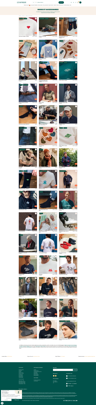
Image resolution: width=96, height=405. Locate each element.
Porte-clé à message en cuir (63, 58)
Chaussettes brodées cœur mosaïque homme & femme (43, 81)
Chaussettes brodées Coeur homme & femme (63, 37)
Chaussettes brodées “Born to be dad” (63, 232)
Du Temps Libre (21, 374)
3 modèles (40, 37)
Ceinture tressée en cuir (22, 145)
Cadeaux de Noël (62, 398)
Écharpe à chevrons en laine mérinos (44, 167)
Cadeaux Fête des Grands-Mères (29, 398)
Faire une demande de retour (72, 378)
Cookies (31, 400)
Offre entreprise (36, 373)
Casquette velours (62, 124)
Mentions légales (28, 400)
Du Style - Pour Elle (21, 373)
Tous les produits (21, 377)
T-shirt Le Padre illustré (42, 58)
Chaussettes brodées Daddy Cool (24, 124)
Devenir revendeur (36, 374)
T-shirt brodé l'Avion (22, 231)
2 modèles (20, 59)
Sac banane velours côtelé (63, 102)
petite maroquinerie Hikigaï (24, 346)
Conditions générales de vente (37, 371)
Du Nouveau (20, 370)
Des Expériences (21, 376)
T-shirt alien (40, 274)
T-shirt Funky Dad (21, 274)
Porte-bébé (20, 167)
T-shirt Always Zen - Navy (23, 209)
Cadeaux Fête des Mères (36, 398)
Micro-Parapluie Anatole (22, 80)
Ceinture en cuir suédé (42, 36)
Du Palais (20, 371)
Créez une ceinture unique (43, 124)
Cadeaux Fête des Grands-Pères (50, 398)
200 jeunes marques (39, 393)
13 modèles (60, 59)
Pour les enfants (21, 375)
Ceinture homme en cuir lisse (23, 102)
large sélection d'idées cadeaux (41, 346)
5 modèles (60, 103)
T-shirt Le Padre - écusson (63, 145)
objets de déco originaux (62, 395)
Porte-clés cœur (41, 145)
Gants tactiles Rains (62, 167)
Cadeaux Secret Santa (57, 398)
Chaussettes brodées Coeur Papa (43, 210)
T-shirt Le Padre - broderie (63, 80)
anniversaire (70, 396)
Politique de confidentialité (35, 400)
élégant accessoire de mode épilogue (70, 345)
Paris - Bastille (73, 393)
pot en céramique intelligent (28, 395)
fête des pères (72, 346)
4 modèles (20, 318)
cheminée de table (22, 395)
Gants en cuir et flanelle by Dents (23, 339)
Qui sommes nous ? (36, 370)
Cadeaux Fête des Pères (43, 398)
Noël (69, 346)
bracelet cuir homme (49, 395)
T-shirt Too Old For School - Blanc (43, 232)
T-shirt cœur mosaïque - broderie (24, 36)
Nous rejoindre (35, 372)
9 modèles (20, 253)
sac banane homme (55, 395)
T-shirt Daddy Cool (62, 317)
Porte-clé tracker (21, 58)
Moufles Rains (21, 317)
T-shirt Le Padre (41, 102)
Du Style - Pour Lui (21, 372)
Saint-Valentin (29, 347)
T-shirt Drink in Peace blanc (63, 274)
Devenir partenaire (36, 375)
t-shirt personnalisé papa (36, 395)
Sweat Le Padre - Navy (42, 317)
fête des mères (66, 396)
